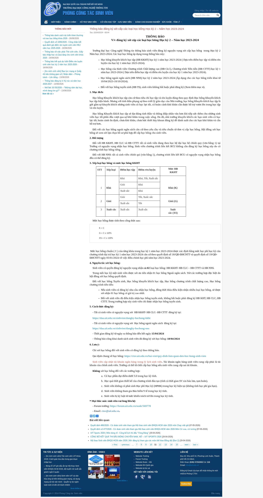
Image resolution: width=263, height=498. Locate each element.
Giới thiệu (56, 22)
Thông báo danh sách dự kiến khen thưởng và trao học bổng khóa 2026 (63, 36)
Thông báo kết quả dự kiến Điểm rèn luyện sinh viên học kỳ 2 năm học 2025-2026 (62, 63)
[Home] (78, 9)
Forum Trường (142, 459)
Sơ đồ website (212, 10)
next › (187, 444)
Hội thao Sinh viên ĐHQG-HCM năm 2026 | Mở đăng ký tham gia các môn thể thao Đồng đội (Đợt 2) (134, 440)
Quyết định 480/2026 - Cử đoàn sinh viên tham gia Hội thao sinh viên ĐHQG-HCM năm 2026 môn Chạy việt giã (139, 425)
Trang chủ (47, 22)
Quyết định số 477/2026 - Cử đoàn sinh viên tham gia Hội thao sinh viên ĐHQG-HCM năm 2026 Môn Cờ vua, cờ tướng (143, 429)
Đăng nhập (199, 10)
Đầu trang (215, 493)
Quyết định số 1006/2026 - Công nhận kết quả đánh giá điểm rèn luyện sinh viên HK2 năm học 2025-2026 (62, 45)
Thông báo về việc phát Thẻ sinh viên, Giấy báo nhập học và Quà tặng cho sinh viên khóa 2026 (63, 55)
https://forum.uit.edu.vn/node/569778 (130, 406)
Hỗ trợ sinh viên (88, 22)
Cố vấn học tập (108, 22)
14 (171, 444)
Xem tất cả (47, 94)
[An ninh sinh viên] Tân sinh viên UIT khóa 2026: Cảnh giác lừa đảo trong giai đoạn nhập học (62, 459)
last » (195, 444)
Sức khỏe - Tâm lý (171, 22)
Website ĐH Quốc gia (144, 465)
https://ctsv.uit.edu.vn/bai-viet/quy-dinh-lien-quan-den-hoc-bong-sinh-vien (165, 356)
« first (114, 444)
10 (151, 444)
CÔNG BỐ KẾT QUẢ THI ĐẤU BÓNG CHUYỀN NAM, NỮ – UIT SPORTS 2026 (125, 437)
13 (166, 444)
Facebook (136, 476)
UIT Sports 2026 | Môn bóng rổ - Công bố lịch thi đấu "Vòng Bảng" (119, 433)
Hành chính (70, 22)
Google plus (142, 476)
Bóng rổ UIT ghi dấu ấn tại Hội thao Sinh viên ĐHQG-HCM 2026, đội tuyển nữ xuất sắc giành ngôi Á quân (63, 469)
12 (160, 444)
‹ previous (125, 444)
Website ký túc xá (143, 468)
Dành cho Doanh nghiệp (147, 22)
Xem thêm (75, 488)
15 (177, 444)
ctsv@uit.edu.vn (192, 465)
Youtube (149, 476)
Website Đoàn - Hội (144, 462)
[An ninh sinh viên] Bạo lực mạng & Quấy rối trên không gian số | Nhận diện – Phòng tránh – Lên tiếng (62, 74)
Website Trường (142, 456)
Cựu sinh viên (125, 22)
